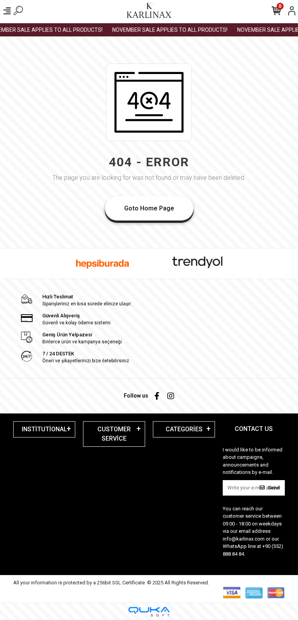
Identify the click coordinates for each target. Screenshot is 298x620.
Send (274, 488)
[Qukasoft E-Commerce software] (149, 612)
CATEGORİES (184, 429)
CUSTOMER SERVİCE (114, 433)
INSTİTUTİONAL (44, 429)
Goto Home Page (149, 208)
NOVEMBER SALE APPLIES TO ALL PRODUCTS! (166, 30)
